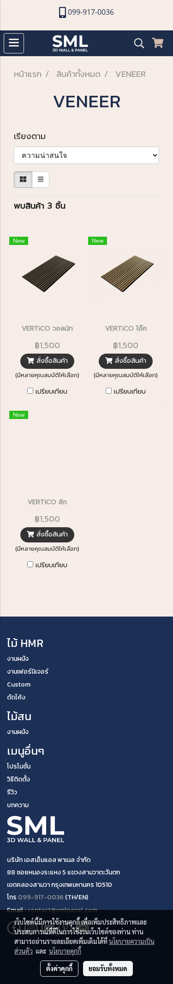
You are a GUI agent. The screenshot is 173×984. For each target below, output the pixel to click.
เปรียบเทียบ (51, 391)
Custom (18, 684)
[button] (136, 43)
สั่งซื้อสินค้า (51, 361)
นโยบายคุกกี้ (65, 951)
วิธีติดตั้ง (18, 779)
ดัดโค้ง (16, 697)
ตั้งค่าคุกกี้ (59, 968)
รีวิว (12, 792)
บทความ (18, 805)
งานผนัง (18, 659)
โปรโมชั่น (18, 766)
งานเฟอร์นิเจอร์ (27, 671)
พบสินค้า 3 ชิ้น (40, 206)
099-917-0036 (41, 897)
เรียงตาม (34, 136)
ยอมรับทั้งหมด (108, 968)
